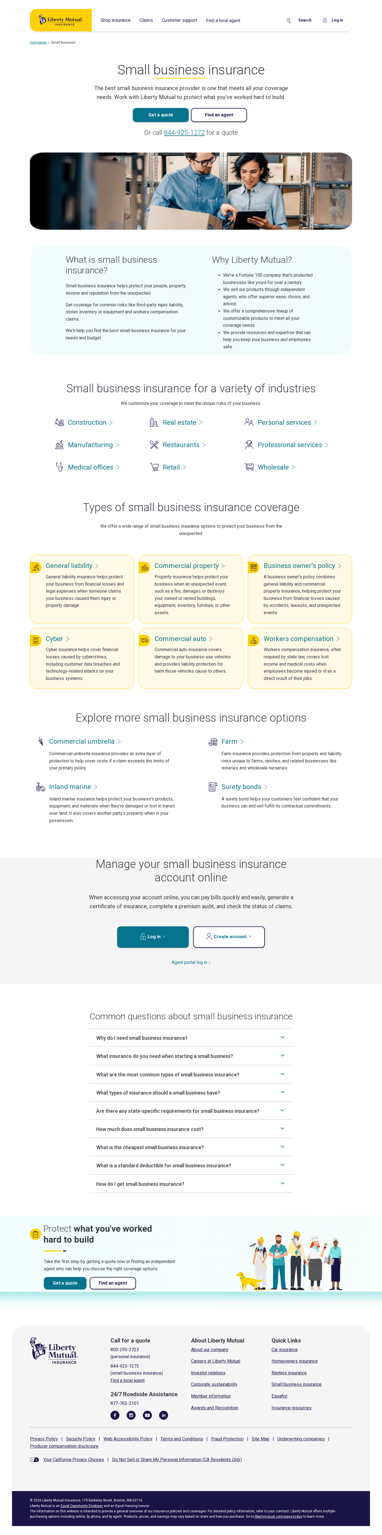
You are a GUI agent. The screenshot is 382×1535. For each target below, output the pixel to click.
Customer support (179, 20)
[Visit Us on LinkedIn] (163, 1415)
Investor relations (208, 1373)
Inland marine (70, 787)
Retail (171, 467)
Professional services (290, 445)
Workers (299, 639)
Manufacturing (90, 445)
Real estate (179, 422)
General (69, 566)
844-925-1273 (124, 1366)
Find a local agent (223, 20)
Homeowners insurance (295, 1361)
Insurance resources (292, 1407)
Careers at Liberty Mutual (215, 1361)
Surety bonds (241, 787)
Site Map (260, 1439)
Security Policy (80, 1439)
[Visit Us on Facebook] (114, 1415)
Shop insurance (116, 20)
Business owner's (299, 566)
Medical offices (90, 467)
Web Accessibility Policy (127, 1439)
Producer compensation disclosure (64, 1446)
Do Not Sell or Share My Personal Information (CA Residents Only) (177, 1459)
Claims (146, 20)
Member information (211, 1396)
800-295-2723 (124, 1349)
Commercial (187, 566)
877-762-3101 (124, 1403)
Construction (87, 422)
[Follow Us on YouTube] (147, 1415)
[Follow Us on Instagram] (131, 1415)
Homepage (38, 42)
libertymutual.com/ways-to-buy (278, 1516)
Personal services (284, 422)
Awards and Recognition (214, 1407)
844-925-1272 (184, 133)
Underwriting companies (301, 1439)
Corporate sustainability (214, 1384)
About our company (209, 1349)
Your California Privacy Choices (73, 1459)
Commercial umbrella (82, 741)
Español (279, 1396)
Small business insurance (297, 1384)
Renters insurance (289, 1373)
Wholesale (273, 467)
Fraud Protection (227, 1439)
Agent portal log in (189, 962)
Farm (229, 741)
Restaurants (181, 445)
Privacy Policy (44, 1439)
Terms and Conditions (182, 1439)
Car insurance (285, 1349)
